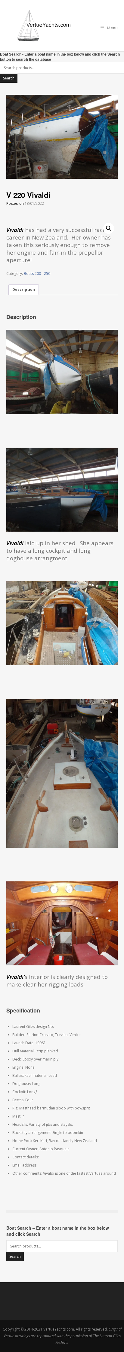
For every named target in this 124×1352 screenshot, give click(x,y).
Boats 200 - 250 (37, 273)
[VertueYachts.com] (62, 25)
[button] (108, 228)
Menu (112, 28)
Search (8, 78)
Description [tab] (23, 289)
